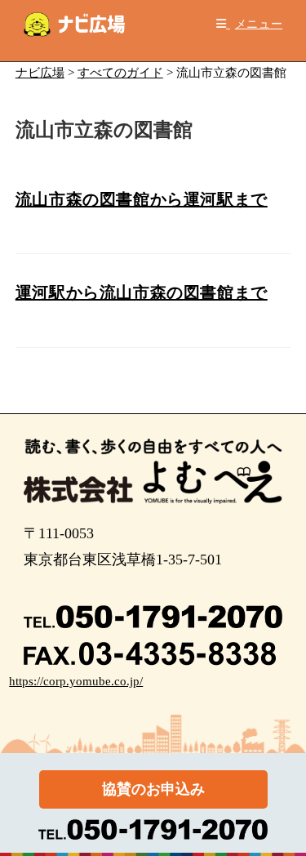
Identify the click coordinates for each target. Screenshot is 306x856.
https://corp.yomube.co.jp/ (76, 681)
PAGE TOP (283, 817)
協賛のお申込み (153, 789)
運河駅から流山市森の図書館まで (142, 292)
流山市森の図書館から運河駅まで (142, 199)
